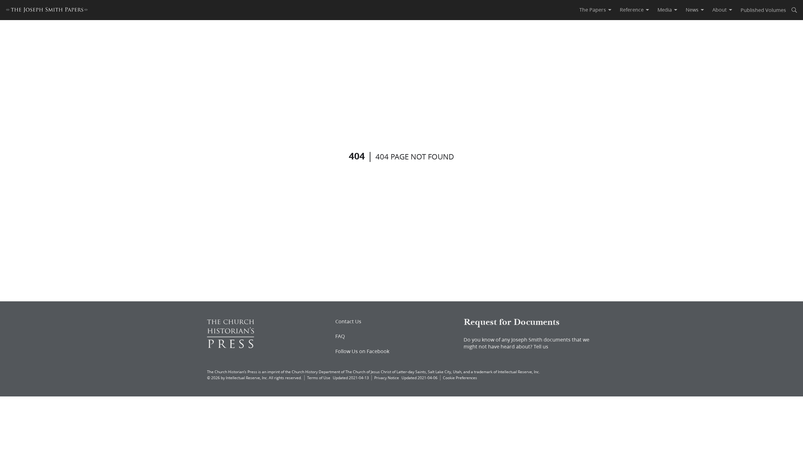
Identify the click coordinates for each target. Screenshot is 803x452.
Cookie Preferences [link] (460, 377)
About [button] (719, 9)
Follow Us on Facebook (362, 351)
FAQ (340, 336)
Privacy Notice (386, 377)
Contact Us (348, 321)
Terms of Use (318, 377)
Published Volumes (763, 9)
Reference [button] (632, 9)
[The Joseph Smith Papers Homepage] (47, 10)
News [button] (692, 9)
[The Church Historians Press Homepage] (230, 346)
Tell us (541, 346)
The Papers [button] (592, 9)
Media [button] (664, 9)
